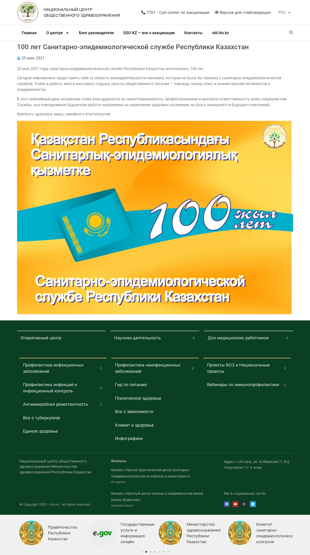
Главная (29, 33)
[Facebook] (227, 504)
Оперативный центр (41, 337)
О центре (54, 33)
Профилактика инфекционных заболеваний (53, 368)
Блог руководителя (96, 33)
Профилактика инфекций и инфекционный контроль (50, 387)
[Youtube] (235, 504)
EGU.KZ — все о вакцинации (149, 33)
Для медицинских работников (238, 337)
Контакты (193, 33)
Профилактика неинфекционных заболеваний (147, 368)
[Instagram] (244, 504)
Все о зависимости (134, 411)
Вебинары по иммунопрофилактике (243, 384)
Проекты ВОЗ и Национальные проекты (238, 368)
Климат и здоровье (134, 425)
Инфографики (129, 438)
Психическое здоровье (138, 398)
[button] (142, 552)
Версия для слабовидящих (245, 12)
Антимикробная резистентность (55, 404)
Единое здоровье (40, 431)
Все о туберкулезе (41, 417)
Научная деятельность (137, 337)
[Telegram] (253, 504)
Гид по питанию (131, 384)
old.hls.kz (220, 33)
